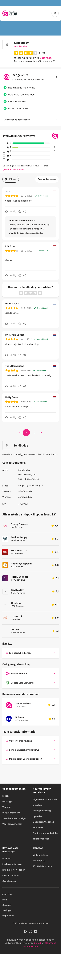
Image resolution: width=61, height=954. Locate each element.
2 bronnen (46, 58)
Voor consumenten (12, 823)
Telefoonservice (41, 838)
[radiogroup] (25, 53)
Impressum (8, 915)
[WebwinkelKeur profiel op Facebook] (25, 931)
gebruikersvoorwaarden (14, 169)
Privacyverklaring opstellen (42, 813)
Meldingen (7, 801)
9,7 (53, 705)
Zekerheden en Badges (14, 818)
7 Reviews (20, 706)
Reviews (6, 858)
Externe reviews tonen (13, 869)
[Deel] (24, 211)
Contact (6, 905)
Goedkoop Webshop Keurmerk (43, 824)
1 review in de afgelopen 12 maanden (33, 61)
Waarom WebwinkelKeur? (11, 810)
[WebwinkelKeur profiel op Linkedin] (35, 931)
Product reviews (10, 875)
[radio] (16, 53)
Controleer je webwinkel (45, 833)
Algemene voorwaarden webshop (45, 802)
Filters (12, 179)
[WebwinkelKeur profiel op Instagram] (30, 931)
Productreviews (47, 179)
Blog (4, 899)
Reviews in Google (12, 864)
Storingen (7, 910)
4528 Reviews (22, 720)
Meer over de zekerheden (17, 119)
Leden (5, 795)
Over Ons (7, 894)
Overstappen (9, 881)
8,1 (41, 53)
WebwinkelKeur (23, 703)
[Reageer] (20, 211)
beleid (37, 943)
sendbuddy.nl (21, 46)
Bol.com (19, 717)
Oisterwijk (31, 478)
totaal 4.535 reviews (26, 57)
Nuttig (12, 211)
